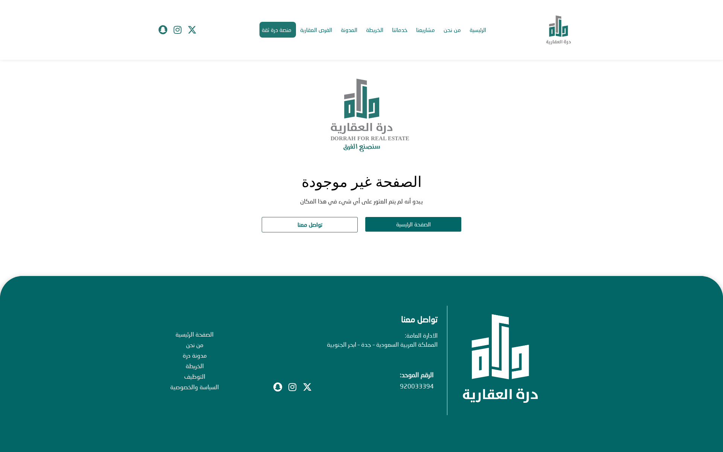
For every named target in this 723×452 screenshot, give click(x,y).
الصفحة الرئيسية (194, 334)
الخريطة (374, 29)
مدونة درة (195, 355)
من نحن (452, 29)
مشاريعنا (425, 29)
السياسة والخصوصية (194, 386)
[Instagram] (177, 29)
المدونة (349, 29)
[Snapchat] (162, 29)
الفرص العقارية (316, 29)
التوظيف (194, 376)
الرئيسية (478, 29)
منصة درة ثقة (276, 29)
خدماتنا (399, 29)
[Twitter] (192, 29)
